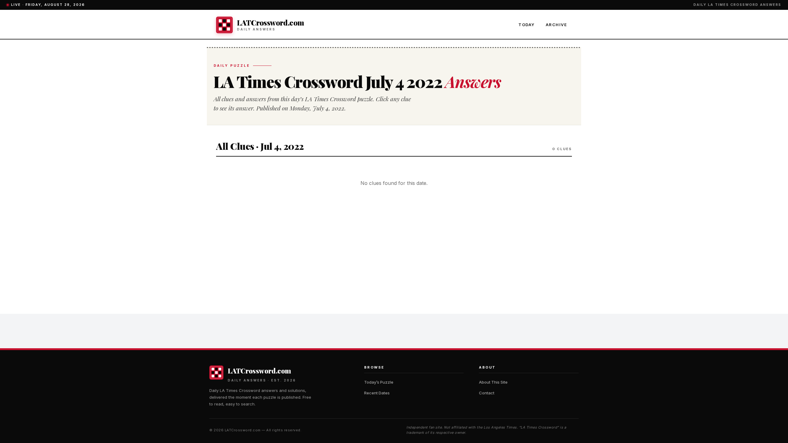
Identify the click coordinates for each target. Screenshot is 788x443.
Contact (486, 392)
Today (526, 24)
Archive (556, 24)
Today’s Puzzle (378, 382)
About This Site (493, 382)
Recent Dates (377, 392)
